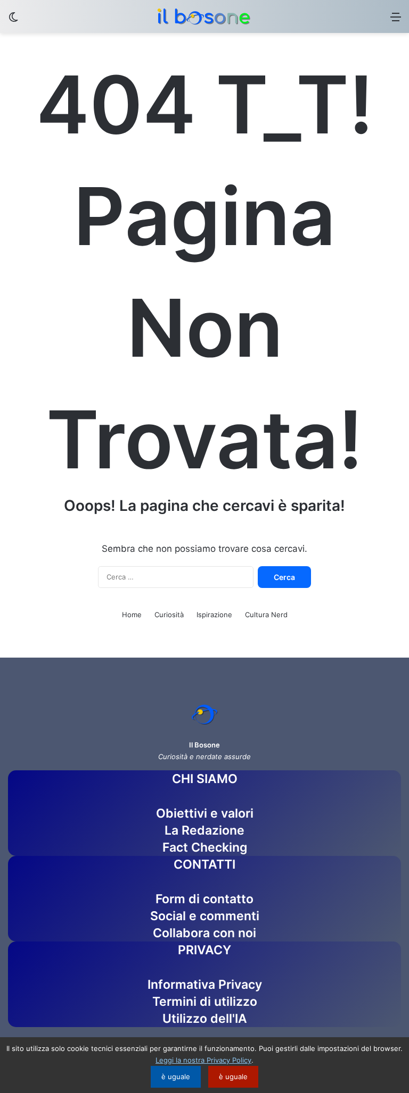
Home (132, 614)
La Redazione (204, 830)
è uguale (175, 1076)
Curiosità (169, 614)
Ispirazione (214, 614)
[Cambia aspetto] (13, 20)
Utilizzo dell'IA (204, 1018)
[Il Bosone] (204, 16)
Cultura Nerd (266, 614)
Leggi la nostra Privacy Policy (203, 1060)
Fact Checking (204, 847)
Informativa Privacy (205, 984)
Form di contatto (204, 899)
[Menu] (395, 20)
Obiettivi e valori (204, 813)
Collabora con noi (204, 933)
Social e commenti (204, 916)
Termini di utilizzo (204, 1001)
